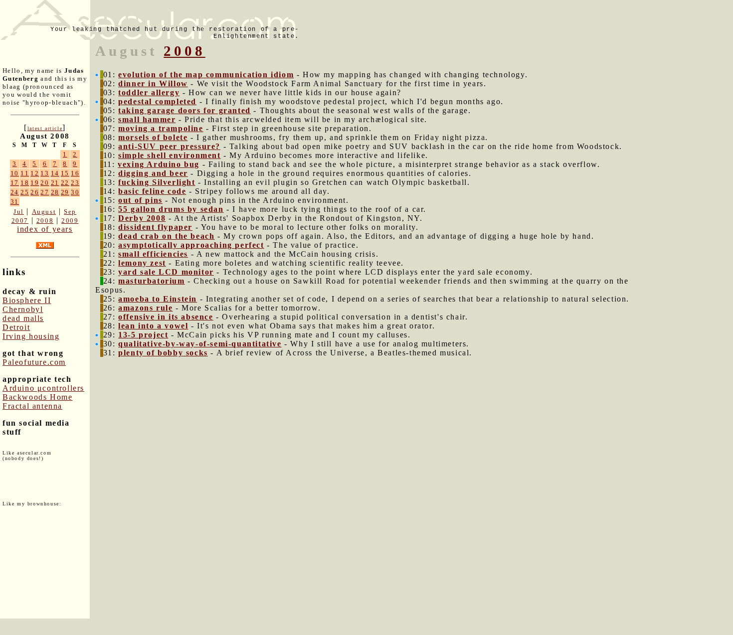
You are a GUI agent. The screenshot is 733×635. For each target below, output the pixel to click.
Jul (18, 211)
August (44, 211)
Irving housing (30, 336)
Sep (70, 211)
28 (55, 192)
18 (24, 182)
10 (14, 173)
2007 (19, 220)
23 (75, 182)
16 (75, 173)
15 (65, 173)
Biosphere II (26, 300)
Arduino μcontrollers (43, 388)
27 (44, 192)
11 (24, 173)
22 (65, 182)
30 (75, 192)
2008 (44, 220)
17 (14, 182)
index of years (44, 229)
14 (55, 173)
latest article (44, 128)
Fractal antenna (32, 406)
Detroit (16, 327)
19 (34, 182)
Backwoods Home (37, 397)
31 (14, 201)
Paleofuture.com (34, 362)
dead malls (23, 318)
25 (24, 192)
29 (65, 192)
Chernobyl (22, 309)
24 (14, 192)
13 (44, 173)
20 (44, 182)
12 (34, 173)
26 (34, 192)
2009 (69, 220)
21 (55, 182)
